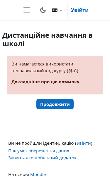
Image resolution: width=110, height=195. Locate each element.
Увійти (80, 10)
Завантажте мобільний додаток (42, 158)
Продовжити (55, 104)
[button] (57, 10)
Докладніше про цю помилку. (45, 81)
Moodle (38, 174)
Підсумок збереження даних (38, 150)
